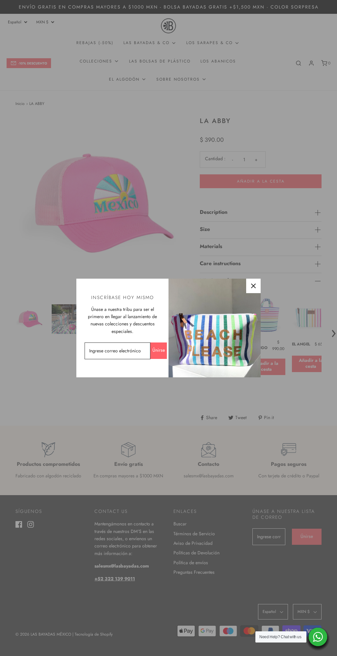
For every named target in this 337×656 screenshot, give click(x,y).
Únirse (158, 350)
